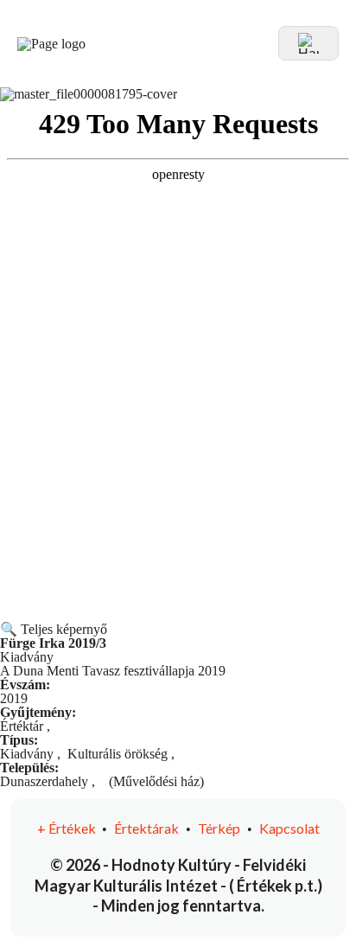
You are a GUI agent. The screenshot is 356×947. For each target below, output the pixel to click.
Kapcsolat (289, 828)
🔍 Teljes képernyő (53, 629)
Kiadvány (27, 753)
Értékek (68, 828)
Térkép (219, 828)
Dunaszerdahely (44, 781)
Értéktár (21, 726)
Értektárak (146, 828)
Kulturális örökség (117, 753)
